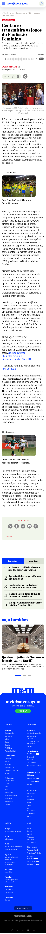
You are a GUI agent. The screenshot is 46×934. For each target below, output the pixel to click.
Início (4, 13)
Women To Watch (10, 751)
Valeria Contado (9, 67)
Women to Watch (32, 850)
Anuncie (29, 834)
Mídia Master (9, 839)
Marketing (10, 13)
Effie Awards (9, 802)
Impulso (29, 784)
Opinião (7, 745)
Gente (7, 742)
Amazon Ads (31, 778)
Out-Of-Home (31, 762)
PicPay (29, 787)
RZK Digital (30, 810)
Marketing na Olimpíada (31, 737)
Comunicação (9, 733)
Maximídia (8, 799)
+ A (9, 76)
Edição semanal (32, 847)
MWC (7, 787)
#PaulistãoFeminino (12, 355)
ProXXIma (8, 748)
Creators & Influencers (30, 758)
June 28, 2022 (9, 368)
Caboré (7, 804)
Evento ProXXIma (11, 796)
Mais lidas (34, 561)
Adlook (29, 816)
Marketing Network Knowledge (11, 858)
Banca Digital (9, 767)
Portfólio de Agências (12, 770)
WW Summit (9, 793)
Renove (29, 831)
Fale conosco (31, 842)
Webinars (8, 764)
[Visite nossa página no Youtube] (34, 930)
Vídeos (7, 761)
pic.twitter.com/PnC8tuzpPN (16, 359)
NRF (6, 790)
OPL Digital (30, 781)
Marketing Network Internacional (11, 881)
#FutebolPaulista (16, 352)
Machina (30, 796)
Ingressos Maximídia (30, 857)
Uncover (29, 805)
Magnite (29, 802)
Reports (7, 773)
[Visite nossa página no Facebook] (12, 930)
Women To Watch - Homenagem (11, 863)
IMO (28, 775)
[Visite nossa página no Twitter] (18, 930)
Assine (29, 828)
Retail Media (31, 754)
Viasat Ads (30, 799)
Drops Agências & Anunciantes (33, 742)
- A (5, 76)
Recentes (12, 561)
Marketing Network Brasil (13, 846)
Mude (29, 808)
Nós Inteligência (32, 790)
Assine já (23, 711)
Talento (29, 746)
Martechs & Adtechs (33, 765)
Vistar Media (31, 793)
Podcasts (8, 758)
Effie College (9, 892)
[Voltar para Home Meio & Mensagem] (20, 3)
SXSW (7, 784)
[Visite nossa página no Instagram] (23, 930)
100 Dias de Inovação (34, 733)
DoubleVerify (31, 813)
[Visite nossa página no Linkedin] (28, 930)
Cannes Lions (9, 781)
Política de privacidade (30, 838)
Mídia (7, 739)
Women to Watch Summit (13, 831)
